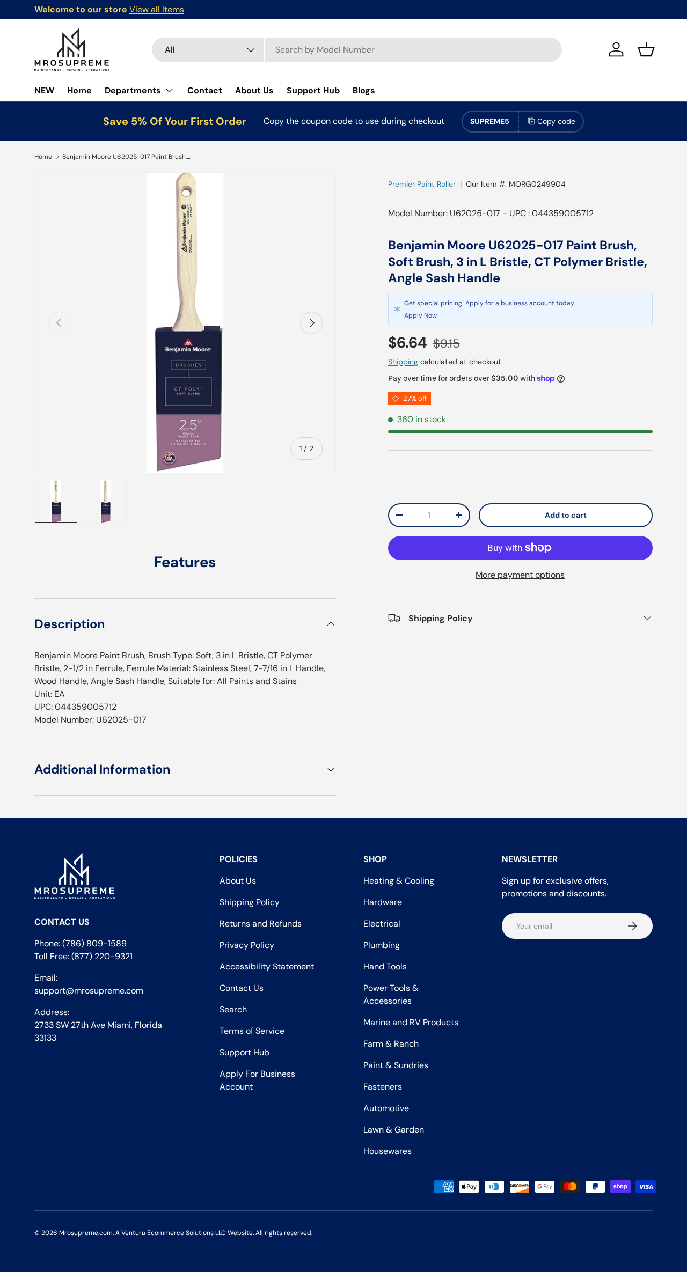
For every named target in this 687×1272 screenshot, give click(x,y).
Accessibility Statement (267, 966)
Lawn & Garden (393, 1129)
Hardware (382, 902)
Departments (133, 90)
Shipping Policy (250, 902)
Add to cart (566, 515)
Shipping (403, 361)
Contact (204, 90)
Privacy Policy (247, 945)
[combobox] (357, 50)
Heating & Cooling (398, 880)
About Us (254, 90)
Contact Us (242, 988)
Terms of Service (252, 1030)
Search (233, 1009)
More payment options (520, 574)
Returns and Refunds (261, 923)
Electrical (381, 923)
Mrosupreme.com (86, 1233)
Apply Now (420, 315)
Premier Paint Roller (422, 184)
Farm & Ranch (391, 1043)
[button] (646, 49)
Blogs (364, 90)
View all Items (156, 9)
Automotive (386, 1108)
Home (79, 90)
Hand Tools (385, 966)
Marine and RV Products (410, 1022)
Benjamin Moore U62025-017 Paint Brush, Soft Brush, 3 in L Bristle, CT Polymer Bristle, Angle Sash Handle (126, 156)
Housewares (387, 1151)
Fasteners (382, 1086)
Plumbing (381, 945)
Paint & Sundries (395, 1065)
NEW (44, 90)
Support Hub (313, 90)
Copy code (556, 121)
